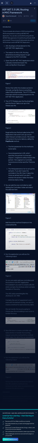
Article (33, 20)
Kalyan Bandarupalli (11, 16)
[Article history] (19, 16)
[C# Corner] (7, 3)
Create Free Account (10, 439)
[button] (34, 2)
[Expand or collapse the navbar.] (2, 3)
